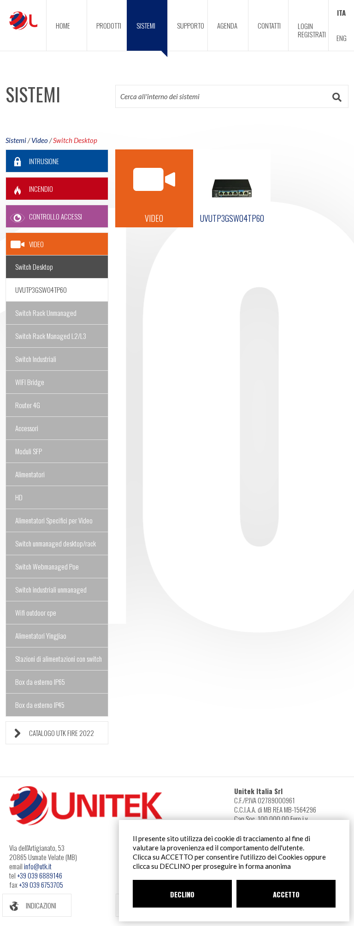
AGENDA (227, 25)
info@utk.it (38, 866)
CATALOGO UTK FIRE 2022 (61, 733)
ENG (341, 38)
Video (39, 140)
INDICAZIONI (41, 905)
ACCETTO (286, 894)
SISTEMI (145, 25)
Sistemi (16, 140)
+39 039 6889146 (39, 875)
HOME (63, 25)
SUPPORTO (190, 25)
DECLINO (182, 894)
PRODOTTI (108, 25)
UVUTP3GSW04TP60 (41, 290)
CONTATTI (269, 25)
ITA (341, 12)
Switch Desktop (75, 140)
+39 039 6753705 (41, 884)
